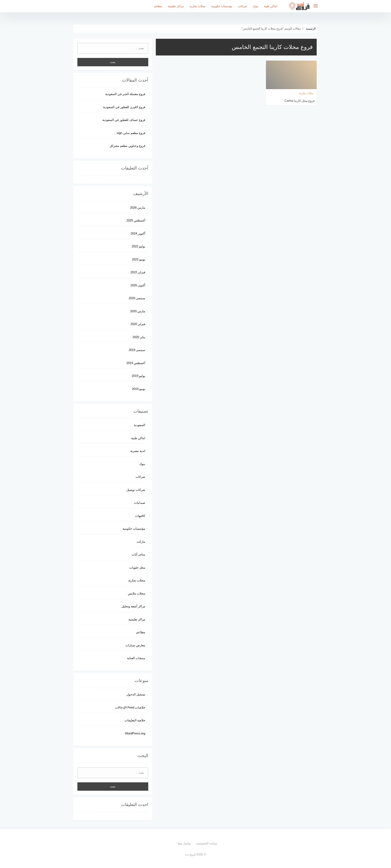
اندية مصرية (137, 451)
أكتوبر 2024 (138, 233)
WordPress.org (135, 733)
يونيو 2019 (138, 389)
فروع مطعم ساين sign (131, 133)
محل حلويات (137, 567)
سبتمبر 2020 (137, 298)
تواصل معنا (184, 843)
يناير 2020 (139, 337)
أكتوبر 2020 (138, 285)
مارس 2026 (137, 207)
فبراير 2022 (138, 272)
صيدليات (139, 502)
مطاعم (158, 6)
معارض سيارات (135, 645)
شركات (242, 6)
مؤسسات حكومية (221, 6)
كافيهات (140, 515)
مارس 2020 (137, 311)
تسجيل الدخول (135, 694)
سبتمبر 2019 (137, 350)
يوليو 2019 (138, 376)
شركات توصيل (135, 490)
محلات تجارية (197, 6)
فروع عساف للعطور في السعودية (123, 120)
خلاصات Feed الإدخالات (130, 707)
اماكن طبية (270, 6)
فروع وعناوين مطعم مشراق (127, 145)
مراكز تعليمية (176, 6)
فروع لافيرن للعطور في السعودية (124, 107)
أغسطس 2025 (135, 220)
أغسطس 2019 (135, 363)
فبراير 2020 (138, 324)
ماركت (141, 541)
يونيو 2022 (138, 259)
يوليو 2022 (138, 246)
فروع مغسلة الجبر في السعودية (125, 94)
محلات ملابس (136, 593)
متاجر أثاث (138, 554)
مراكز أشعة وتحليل (133, 606)
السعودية (139, 425)
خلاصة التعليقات (135, 720)
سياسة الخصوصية (206, 843)
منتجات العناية (136, 658)
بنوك (255, 6)
